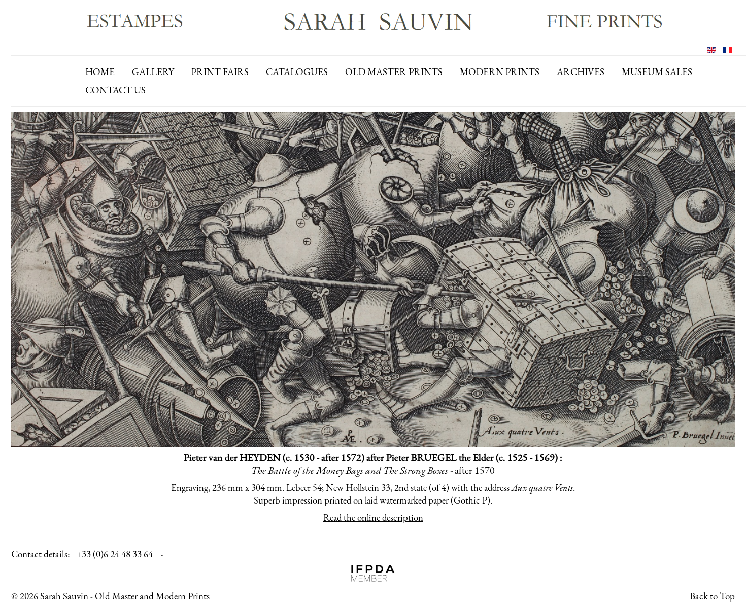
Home (100, 71)
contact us (115, 90)
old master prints (394, 71)
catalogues (297, 71)
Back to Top (712, 596)
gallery (153, 71)
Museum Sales (657, 71)
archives (580, 71)
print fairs (220, 71)
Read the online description (373, 517)
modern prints (499, 71)
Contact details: (40, 554)
